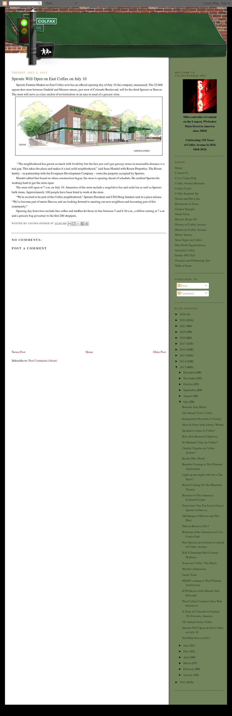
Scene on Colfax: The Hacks (199, 563)
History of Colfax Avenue (190, 224)
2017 (183, 343)
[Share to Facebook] (82, 223)
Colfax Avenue (39, 223)
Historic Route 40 (186, 219)
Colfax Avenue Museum (190, 183)
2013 (183, 367)
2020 (183, 332)
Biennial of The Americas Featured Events (197, 497)
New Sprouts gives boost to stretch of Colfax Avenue (203, 544)
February (189, 669)
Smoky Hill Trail (185, 255)
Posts (183, 286)
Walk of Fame (183, 266)
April (186, 657)
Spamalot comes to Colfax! (198, 430)
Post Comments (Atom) (43, 360)
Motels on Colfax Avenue (190, 230)
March (187, 663)
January (188, 675)
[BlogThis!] (74, 223)
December (189, 372)
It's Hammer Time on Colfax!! (200, 442)
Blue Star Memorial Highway (200, 436)
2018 (183, 338)
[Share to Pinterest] (87, 223)
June (186, 645)
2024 (183, 320)
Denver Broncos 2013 (195, 526)
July (186, 402)
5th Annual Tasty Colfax (197, 413)
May (186, 651)
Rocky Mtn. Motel (193, 458)
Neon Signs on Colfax (188, 240)
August (188, 396)
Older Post (159, 352)
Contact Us (181, 173)
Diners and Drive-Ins (187, 199)
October (188, 384)
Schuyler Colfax (185, 250)
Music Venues (183, 235)
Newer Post (18, 352)
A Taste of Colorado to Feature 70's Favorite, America (201, 613)
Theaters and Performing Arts (192, 260)
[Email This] (69, 223)
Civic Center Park (186, 178)
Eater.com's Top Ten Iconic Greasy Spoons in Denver (203, 507)
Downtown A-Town (186, 204)
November (190, 378)
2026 (183, 314)
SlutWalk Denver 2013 (196, 638)
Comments (187, 293)
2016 (183, 349)
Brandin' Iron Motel (194, 407)
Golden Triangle (185, 209)
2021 (183, 326)
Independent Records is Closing (201, 419)
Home (89, 352)
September (190, 390)
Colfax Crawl (183, 188)
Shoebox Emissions (194, 569)
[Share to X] (78, 223)
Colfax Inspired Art (186, 193)
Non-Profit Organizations (190, 245)
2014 (183, 361)
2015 (183, 355)
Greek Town (182, 214)
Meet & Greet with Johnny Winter (203, 425)
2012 (183, 682)
